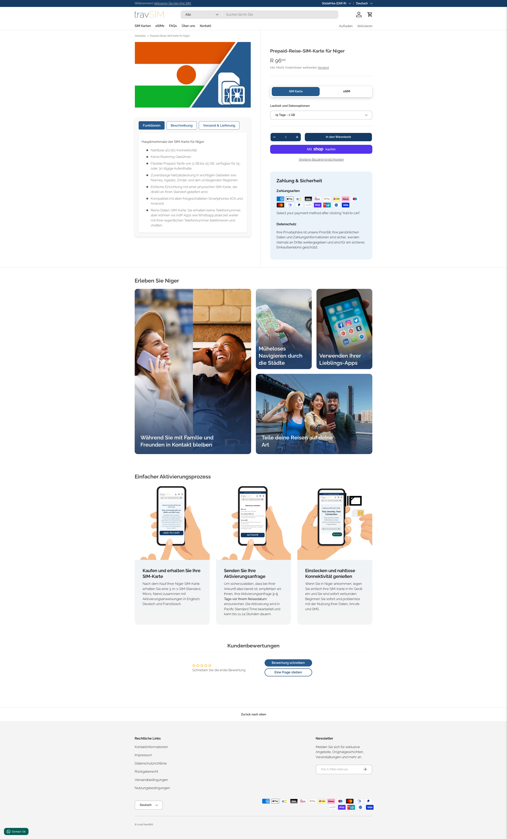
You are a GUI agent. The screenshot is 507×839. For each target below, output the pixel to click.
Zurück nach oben (253, 714)
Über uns (188, 26)
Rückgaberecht (146, 771)
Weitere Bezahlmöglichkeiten (321, 159)
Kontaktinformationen (151, 747)
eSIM (346, 91)
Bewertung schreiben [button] (288, 663)
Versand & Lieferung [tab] (219, 125)
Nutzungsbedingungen (152, 788)
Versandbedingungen (151, 780)
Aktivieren (364, 26)
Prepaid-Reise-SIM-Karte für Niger (170, 36)
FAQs (173, 26)
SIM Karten (143, 26)
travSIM (148, 824)
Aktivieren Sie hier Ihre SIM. (172, 3)
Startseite (140, 36)
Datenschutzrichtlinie (151, 763)
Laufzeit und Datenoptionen (290, 106)
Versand (323, 67)
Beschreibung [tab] (182, 125)
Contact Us (19, 831)
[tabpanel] (193, 183)
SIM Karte (296, 91)
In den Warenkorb (338, 137)
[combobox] (259, 14)
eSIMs (159, 26)
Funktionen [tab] (151, 125)
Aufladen (346, 26)
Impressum (143, 755)
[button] (370, 14)
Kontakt (205, 26)
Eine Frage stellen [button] (288, 672)
